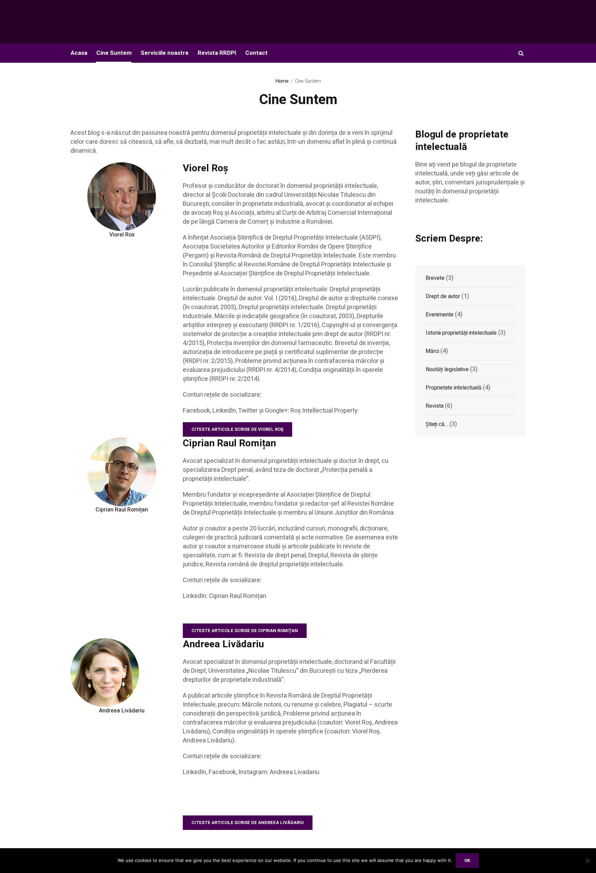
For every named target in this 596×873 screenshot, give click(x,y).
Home (281, 81)
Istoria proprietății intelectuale (461, 333)
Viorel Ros (122, 235)
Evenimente (440, 315)
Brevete (435, 278)
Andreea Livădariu (122, 711)
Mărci (432, 351)
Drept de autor (443, 296)
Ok (467, 860)
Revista (435, 406)
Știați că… (437, 424)
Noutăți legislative (447, 369)
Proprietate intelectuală (453, 388)
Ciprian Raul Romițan (122, 510)
